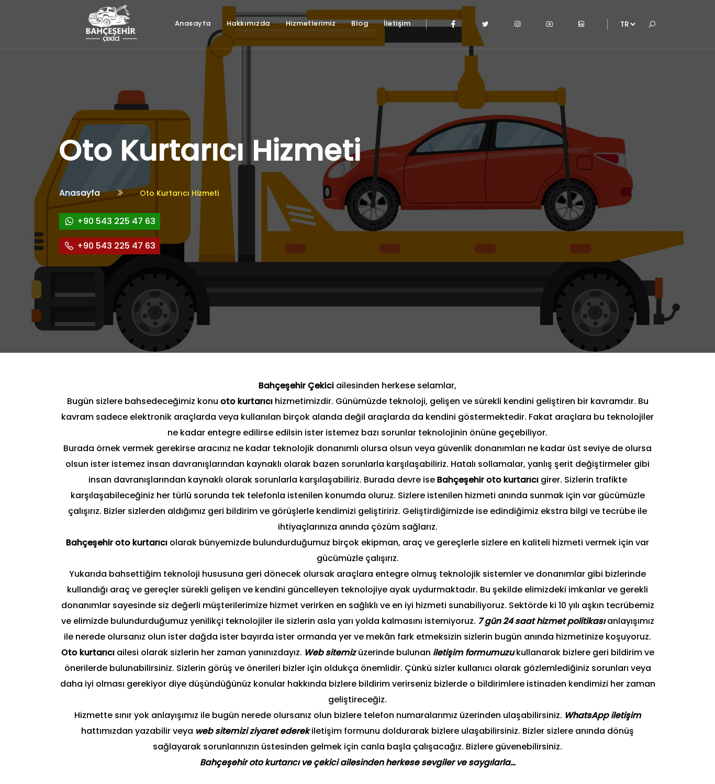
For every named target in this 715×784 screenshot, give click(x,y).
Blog (359, 23)
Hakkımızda (248, 23)
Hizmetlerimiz (311, 23)
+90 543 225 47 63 (116, 221)
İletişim (397, 23)
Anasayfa (193, 23)
